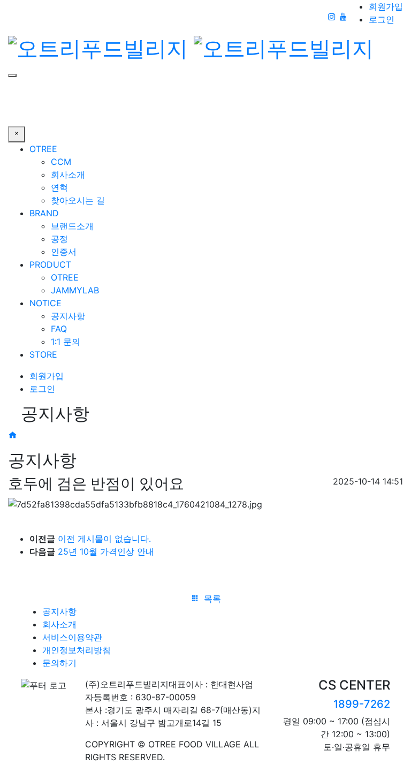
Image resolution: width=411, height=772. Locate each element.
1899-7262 (361, 704)
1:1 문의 (65, 341)
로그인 (381, 19)
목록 (211, 598)
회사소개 (68, 174)
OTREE (43, 148)
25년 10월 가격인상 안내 (106, 551)
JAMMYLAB (75, 290)
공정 (59, 238)
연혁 (59, 187)
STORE (43, 354)
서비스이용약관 (72, 637)
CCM (61, 161)
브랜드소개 (72, 226)
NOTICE (45, 303)
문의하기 (59, 662)
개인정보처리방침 (76, 650)
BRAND (44, 213)
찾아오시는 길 (78, 200)
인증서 (64, 251)
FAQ (59, 328)
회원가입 (386, 6)
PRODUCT (50, 264)
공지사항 (68, 316)
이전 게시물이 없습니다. (104, 538)
